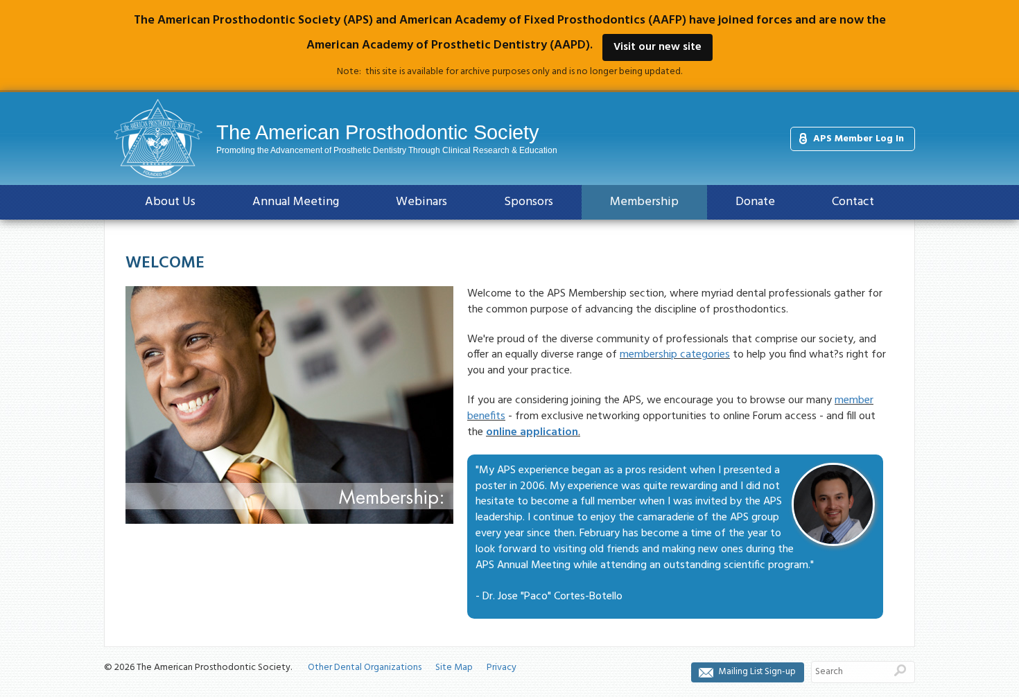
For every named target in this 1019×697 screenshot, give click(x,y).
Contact (853, 202)
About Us (170, 202)
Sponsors (528, 202)
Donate (755, 202)
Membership (644, 202)
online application (532, 432)
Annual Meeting (295, 202)
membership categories (675, 355)
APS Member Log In (858, 139)
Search (900, 670)
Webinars (421, 202)
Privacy (501, 668)
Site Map (454, 668)
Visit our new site (657, 47)
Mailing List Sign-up (757, 671)
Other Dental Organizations (364, 668)
